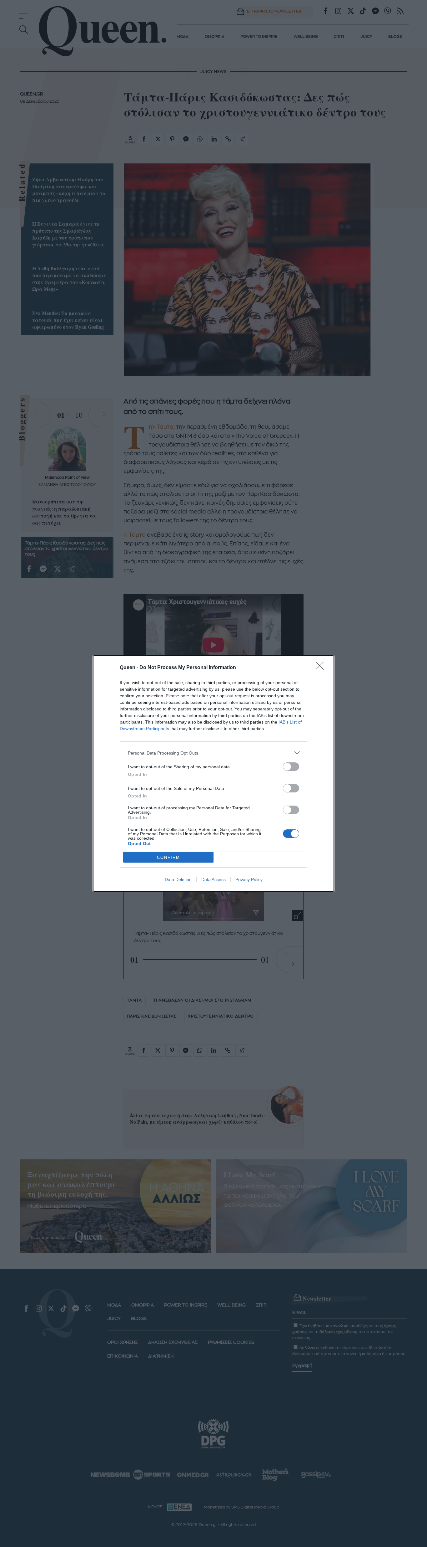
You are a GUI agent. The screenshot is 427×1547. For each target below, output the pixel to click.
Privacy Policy (249, 879)
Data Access (213, 879)
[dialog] (213, 773)
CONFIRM (168, 857)
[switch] (291, 766)
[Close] (322, 668)
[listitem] (213, 753)
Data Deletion (178, 879)
